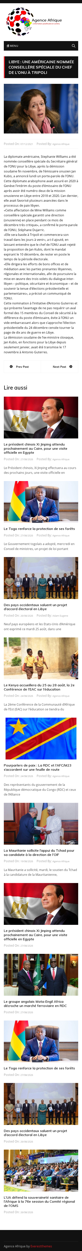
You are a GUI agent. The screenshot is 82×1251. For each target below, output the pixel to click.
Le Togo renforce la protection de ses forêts (39, 528)
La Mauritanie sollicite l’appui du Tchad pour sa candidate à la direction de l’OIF (39, 852)
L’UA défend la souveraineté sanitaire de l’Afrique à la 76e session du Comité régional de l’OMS (39, 1201)
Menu (13, 46)
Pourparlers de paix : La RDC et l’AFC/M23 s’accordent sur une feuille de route (38, 767)
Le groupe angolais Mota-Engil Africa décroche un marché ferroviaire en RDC (35, 1003)
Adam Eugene (60, 615)
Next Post (59, 367)
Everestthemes (41, 1246)
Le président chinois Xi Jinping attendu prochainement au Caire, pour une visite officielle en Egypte (35, 448)
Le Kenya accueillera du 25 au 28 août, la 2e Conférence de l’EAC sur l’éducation (39, 687)
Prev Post (22, 367)
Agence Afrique (60, 144)
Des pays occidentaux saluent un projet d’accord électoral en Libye (35, 607)
